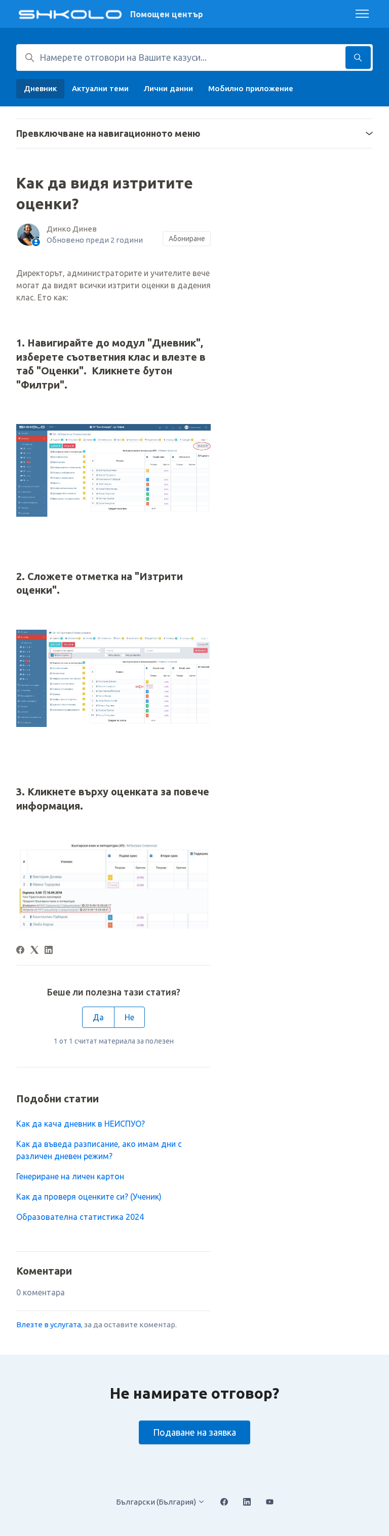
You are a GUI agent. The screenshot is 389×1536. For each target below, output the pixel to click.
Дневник (40, 88)
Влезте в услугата (48, 1324)
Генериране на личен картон (70, 1176)
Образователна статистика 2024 (80, 1216)
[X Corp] (34, 950)
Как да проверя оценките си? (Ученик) (89, 1196)
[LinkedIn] (49, 950)
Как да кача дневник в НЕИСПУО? (80, 1123)
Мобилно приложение (250, 88)
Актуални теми (100, 88)
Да (98, 1017)
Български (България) (157, 1501)
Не (129, 1017)
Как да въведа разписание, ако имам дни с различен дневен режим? (99, 1150)
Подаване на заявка (194, 1432)
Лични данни (168, 88)
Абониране (187, 239)
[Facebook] (20, 950)
